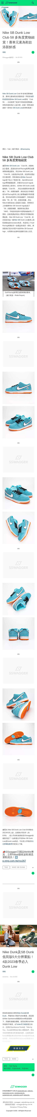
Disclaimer (13, 1107)
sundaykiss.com (17, 1095)
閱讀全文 (18, 1049)
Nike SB (17, 220)
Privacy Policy (22, 1107)
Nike (4, 93)
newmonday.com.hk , (8, 1093)
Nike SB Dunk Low (18, 99)
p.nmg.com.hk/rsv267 (14, 860)
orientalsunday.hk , (19, 1093)
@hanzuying (25, 149)
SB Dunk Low (11, 93)
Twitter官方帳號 (22, 1024)
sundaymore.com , (7, 1095)
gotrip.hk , (30, 1091)
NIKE (14, 1059)
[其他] (33, 53)
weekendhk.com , (22, 1091)
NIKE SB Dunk (18, 867)
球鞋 (4, 52)
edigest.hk (27, 1095)
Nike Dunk (21, 1013)
